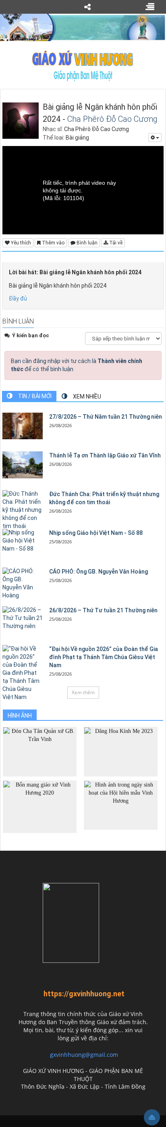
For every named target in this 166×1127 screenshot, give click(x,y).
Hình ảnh (20, 715)
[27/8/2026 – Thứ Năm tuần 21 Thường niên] (22, 426)
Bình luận (86, 243)
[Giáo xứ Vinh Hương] (83, 65)
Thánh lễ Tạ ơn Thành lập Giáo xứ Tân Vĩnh (105, 455)
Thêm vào (52, 243)
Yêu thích (20, 243)
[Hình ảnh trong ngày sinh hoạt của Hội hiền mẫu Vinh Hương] (121, 804)
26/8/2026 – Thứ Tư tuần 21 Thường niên (103, 610)
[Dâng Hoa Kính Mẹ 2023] (121, 751)
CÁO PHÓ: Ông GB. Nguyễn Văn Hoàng (98, 571)
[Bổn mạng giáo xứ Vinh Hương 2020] (40, 806)
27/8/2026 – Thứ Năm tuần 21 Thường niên (105, 416)
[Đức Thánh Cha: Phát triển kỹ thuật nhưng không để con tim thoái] (22, 510)
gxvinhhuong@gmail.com (84, 1054)
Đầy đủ (18, 298)
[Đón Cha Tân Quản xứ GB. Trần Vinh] (40, 751)
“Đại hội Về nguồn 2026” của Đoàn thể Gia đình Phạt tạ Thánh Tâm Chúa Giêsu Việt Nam (103, 657)
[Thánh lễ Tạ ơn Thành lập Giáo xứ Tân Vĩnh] (22, 464)
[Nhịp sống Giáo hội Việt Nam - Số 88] (22, 541)
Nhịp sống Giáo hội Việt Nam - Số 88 (96, 533)
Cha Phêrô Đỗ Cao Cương (112, 119)
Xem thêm (83, 692)
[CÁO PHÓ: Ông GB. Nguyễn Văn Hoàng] (22, 584)
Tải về (115, 243)
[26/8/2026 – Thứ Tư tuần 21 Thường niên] (22, 618)
